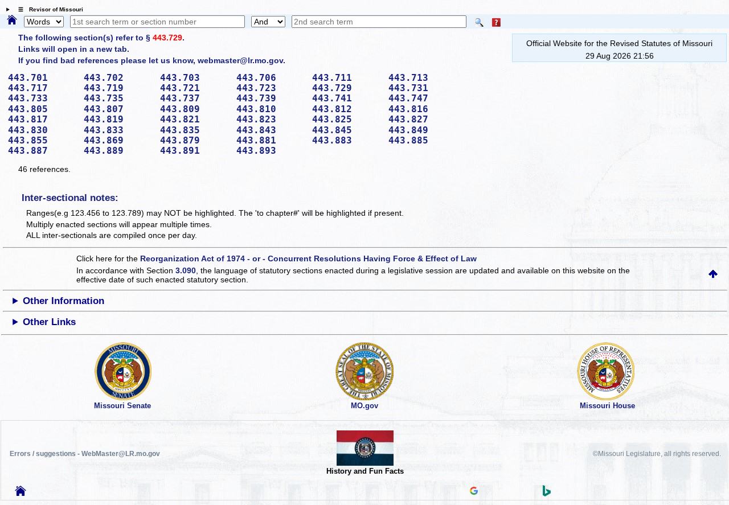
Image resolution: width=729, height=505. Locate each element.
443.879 (194, 140)
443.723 (270, 88)
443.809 (194, 109)
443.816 (422, 109)
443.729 (167, 37)
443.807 (118, 109)
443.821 (194, 119)
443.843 (270, 130)
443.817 (42, 119)
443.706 (270, 77)
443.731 (422, 88)
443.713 (422, 77)
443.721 (194, 88)
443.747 (422, 98)
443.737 (194, 98)
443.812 (346, 109)
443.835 (194, 130)
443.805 (42, 109)
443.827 (422, 119)
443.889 (118, 150)
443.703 (194, 77)
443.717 (42, 88)
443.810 (270, 109)
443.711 (346, 77)
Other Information (63, 300)
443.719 (118, 88)
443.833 (118, 130)
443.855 (42, 140)
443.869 (118, 140)
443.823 (270, 119)
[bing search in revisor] (547, 493)
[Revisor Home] (20, 493)
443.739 (270, 98)
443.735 (118, 98)
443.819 (118, 119)
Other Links (49, 322)
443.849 (422, 130)
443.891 (194, 150)
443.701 (42, 77)
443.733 (42, 98)
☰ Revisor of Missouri (48, 9)
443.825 (346, 119)
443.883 (346, 140)
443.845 (346, 130)
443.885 (422, 140)
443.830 (42, 130)
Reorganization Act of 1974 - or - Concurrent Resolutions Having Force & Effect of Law (308, 258)
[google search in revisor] (474, 491)
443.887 (42, 150)
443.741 (346, 98)
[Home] (12, 20)
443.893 (270, 150)
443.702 (118, 77)
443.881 (270, 140)
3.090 (185, 270)
